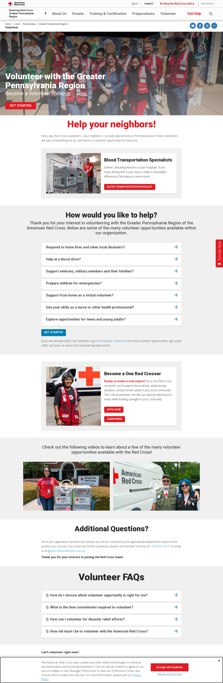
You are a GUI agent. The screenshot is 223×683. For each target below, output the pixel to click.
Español (149, 4)
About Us (59, 13)
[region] (111, 670)
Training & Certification (107, 13)
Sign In (135, 4)
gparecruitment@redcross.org (66, 551)
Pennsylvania (29, 24)
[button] (211, 14)
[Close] (219, 661)
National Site (207, 4)
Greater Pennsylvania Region (53, 24)
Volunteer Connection (114, 341)
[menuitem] (26, 13)
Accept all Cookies (169, 667)
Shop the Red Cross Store (178, 4)
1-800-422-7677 (160, 546)
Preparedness (143, 13)
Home (8, 24)
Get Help (194, 13)
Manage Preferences (169, 674)
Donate (78, 13)
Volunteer (168, 13)
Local (17, 24)
